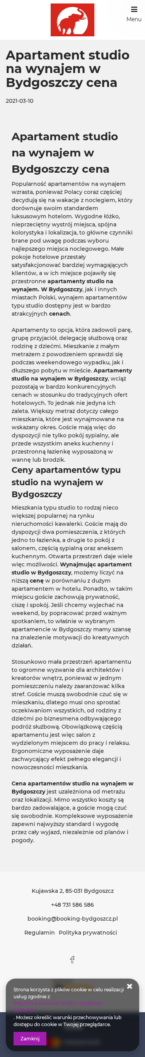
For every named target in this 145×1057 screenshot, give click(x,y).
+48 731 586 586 (72, 904)
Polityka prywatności (88, 932)
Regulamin (39, 932)
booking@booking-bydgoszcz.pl (72, 918)
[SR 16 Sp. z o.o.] (72, 20)
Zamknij (29, 1039)
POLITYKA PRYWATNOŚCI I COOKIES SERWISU (58, 1007)
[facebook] (73, 959)
